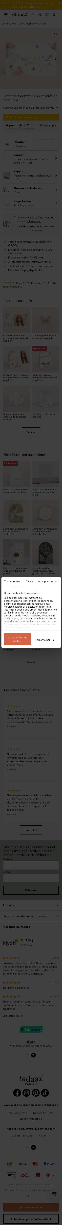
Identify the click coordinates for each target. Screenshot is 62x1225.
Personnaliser (43, 639)
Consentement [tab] (12, 581)
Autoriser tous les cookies (17, 639)
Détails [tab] (29, 581)
